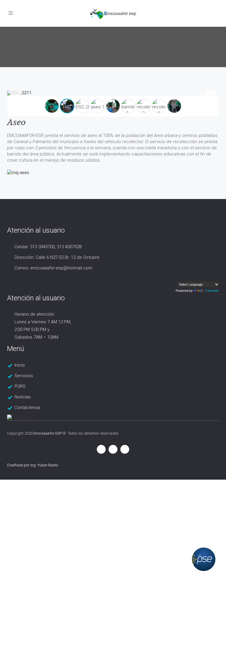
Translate (212, 291)
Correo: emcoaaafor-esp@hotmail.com (53, 268)
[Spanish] (192, 277)
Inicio (19, 365)
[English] (198, 277)
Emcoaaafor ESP (48, 433)
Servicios (23, 375)
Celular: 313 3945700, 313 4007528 (48, 246)
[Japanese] (216, 277)
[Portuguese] (204, 277)
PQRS (20, 386)
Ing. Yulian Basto (44, 465)
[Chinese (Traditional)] (210, 277)
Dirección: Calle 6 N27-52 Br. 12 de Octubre (56, 257)
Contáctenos (27, 407)
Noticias (22, 397)
